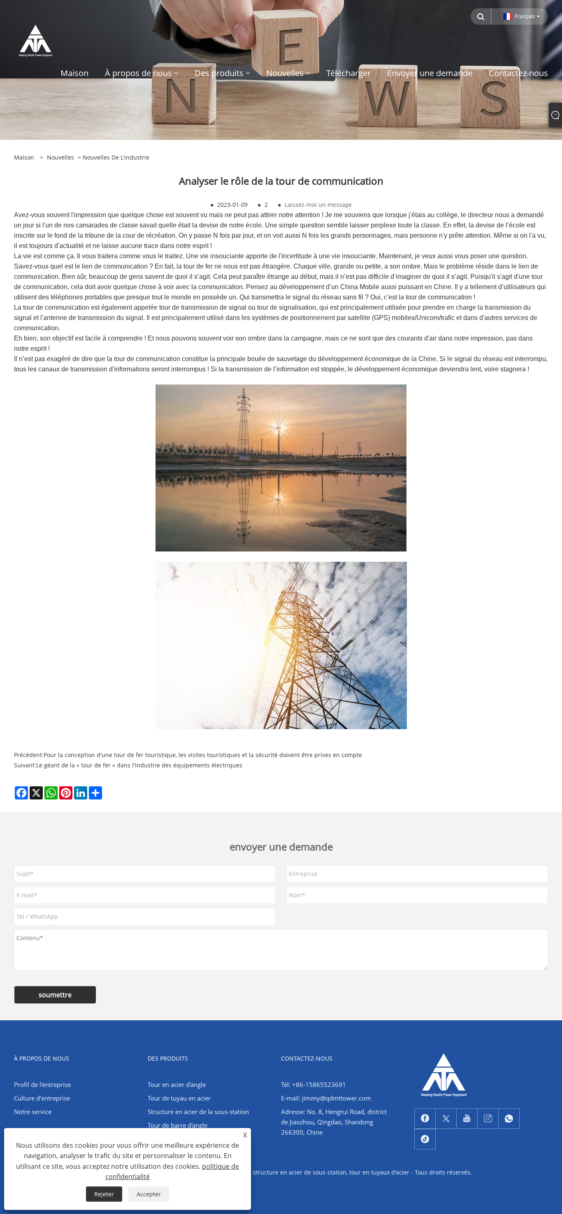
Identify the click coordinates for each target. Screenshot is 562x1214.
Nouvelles (60, 157)
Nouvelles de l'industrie (116, 157)
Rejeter (104, 1194)
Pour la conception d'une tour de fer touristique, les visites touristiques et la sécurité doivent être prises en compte (203, 755)
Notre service (32, 1111)
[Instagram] (488, 1118)
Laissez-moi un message (318, 205)
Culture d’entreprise (42, 1098)
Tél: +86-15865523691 (313, 1084)
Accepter (149, 1194)
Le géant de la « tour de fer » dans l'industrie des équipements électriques (139, 765)
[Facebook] (425, 1118)
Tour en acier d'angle (177, 1084)
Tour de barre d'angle (177, 1125)
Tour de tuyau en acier (179, 1098)
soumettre (55, 994)
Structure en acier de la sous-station (198, 1111)
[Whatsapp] (509, 1118)
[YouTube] (467, 1118)
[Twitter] (446, 1118)
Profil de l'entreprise (42, 1084)
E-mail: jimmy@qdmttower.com (326, 1098)
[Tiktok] (425, 1139)
